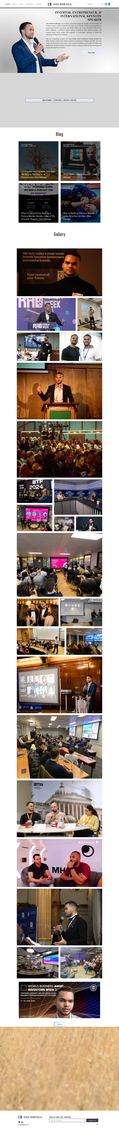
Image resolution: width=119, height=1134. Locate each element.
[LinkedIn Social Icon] (109, 4)
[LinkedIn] (22, 1122)
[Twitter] (19, 1122)
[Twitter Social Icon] (106, 4)
